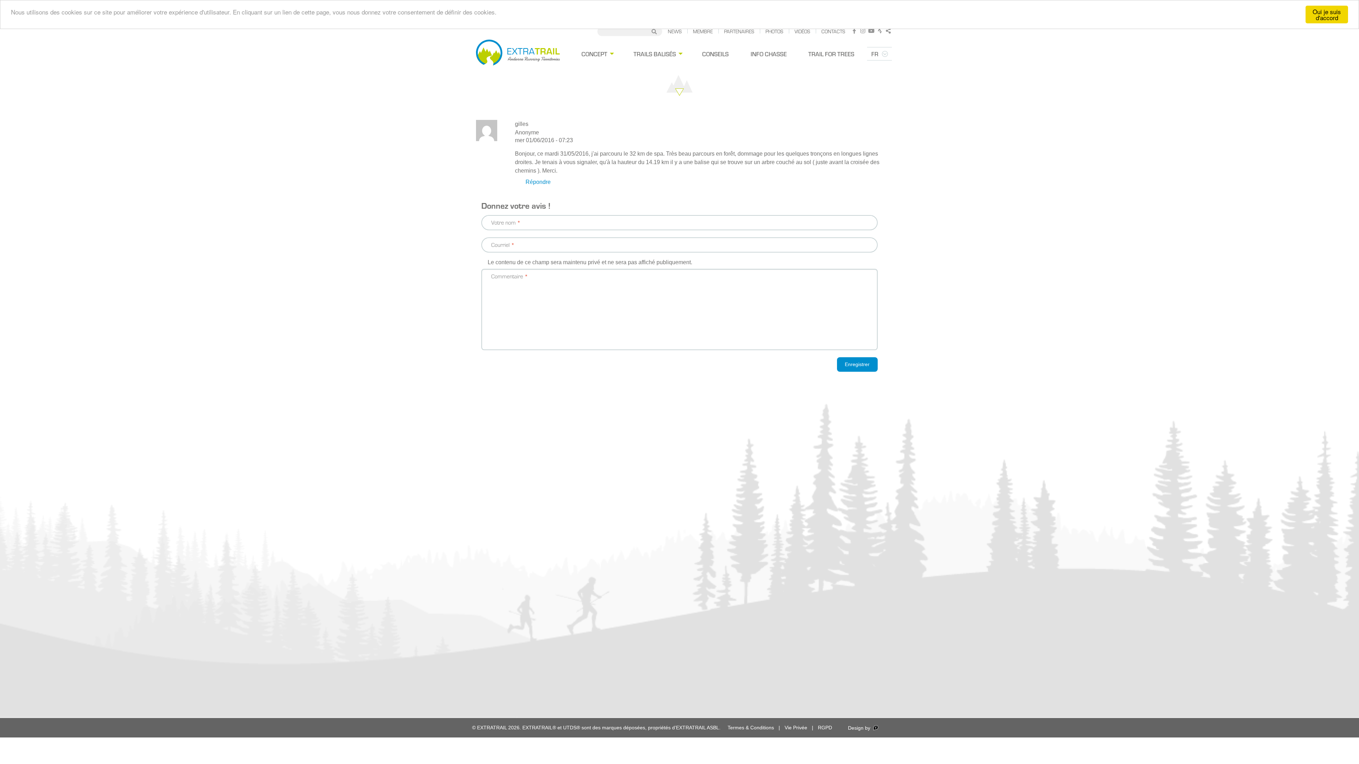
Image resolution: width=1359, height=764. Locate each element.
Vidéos (802, 31)
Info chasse (769, 54)
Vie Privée (796, 727)
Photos (774, 31)
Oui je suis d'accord (1327, 14)
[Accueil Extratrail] (518, 54)
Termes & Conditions (751, 727)
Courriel (500, 244)
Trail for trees (831, 54)
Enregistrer (857, 364)
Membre (703, 31)
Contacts (833, 31)
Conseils (715, 54)
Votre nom (503, 222)
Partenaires (739, 31)
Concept (594, 54)
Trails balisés (654, 54)
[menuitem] (597, 54)
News (675, 31)
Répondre (538, 182)
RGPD (825, 727)
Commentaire (507, 276)
